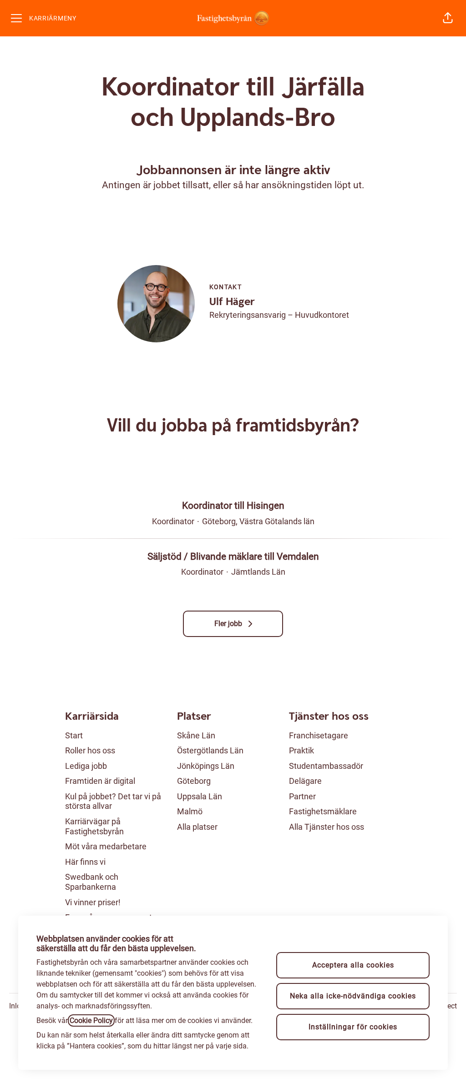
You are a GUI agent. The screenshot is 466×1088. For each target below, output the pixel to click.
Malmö (190, 811)
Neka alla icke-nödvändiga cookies (353, 996)
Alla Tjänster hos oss (326, 827)
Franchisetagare (318, 735)
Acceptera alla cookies (353, 965)
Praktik (301, 750)
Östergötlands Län (210, 750)
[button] (448, 18)
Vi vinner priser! (93, 902)
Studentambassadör (326, 766)
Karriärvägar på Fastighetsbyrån (94, 826)
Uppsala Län (199, 796)
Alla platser (197, 827)
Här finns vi (85, 862)
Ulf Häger (232, 302)
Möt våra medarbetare (106, 846)
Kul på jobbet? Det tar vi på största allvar (113, 801)
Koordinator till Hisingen (233, 505)
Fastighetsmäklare (323, 811)
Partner (302, 796)
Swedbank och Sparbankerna (91, 882)
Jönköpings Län (205, 766)
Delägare (305, 781)
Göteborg (194, 781)
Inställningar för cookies (353, 1027)
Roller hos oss (90, 750)
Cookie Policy (91, 1020)
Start (74, 735)
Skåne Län (196, 735)
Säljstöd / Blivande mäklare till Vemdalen (233, 556)
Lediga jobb (86, 766)
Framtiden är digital (100, 781)
